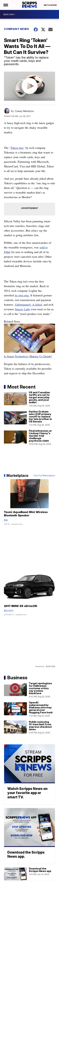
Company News (16, 29)
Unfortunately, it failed (28, 304)
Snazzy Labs (22, 309)
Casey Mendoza (24, 111)
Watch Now (49, 5)
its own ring (22, 295)
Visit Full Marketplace (44, 475)
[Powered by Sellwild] (50, 666)
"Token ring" (17, 148)
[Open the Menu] (5, 5)
